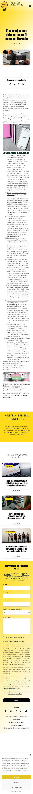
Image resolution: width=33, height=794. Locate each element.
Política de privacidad (16, 722)
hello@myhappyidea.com (11, 689)
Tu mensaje (7, 617)
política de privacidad (17, 641)
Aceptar (16, 777)
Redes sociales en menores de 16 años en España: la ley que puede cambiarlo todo (16, 549)
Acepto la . (14, 641)
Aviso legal (16, 719)
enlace (21, 580)
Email (5, 593)
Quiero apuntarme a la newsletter (14, 637)
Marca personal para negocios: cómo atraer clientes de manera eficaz (16, 516)
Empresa (6, 601)
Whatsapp (25, 575)
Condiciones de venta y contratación (16, 728)
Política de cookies (15, 791)
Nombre (6, 585)
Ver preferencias (16, 787)
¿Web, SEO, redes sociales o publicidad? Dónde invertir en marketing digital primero (16, 483)
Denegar (17, 782)
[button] (30, 755)
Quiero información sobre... (12, 609)
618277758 (7, 575)
